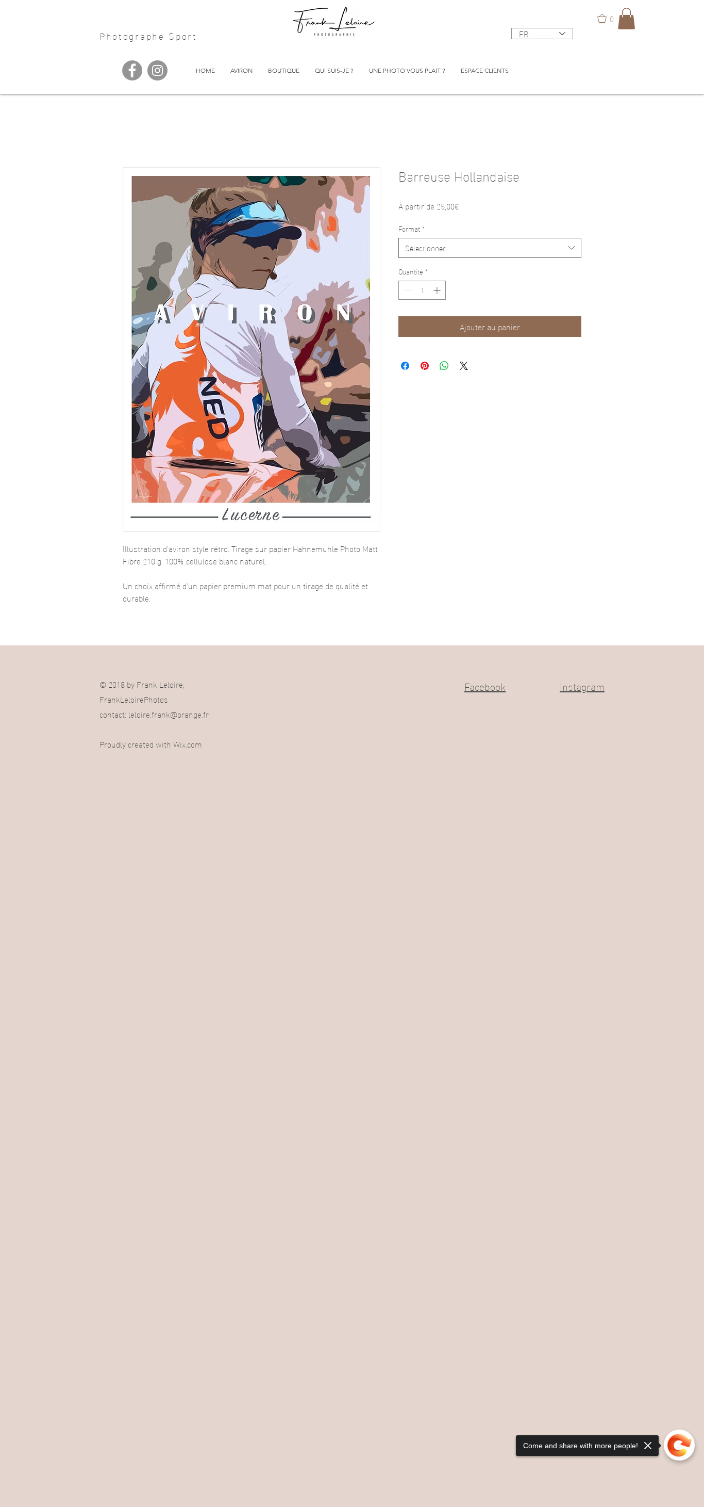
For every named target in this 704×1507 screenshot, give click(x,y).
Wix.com (187, 743)
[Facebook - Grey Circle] (132, 70)
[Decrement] (406, 290)
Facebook (485, 685)
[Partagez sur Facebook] (405, 366)
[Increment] (437, 290)
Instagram (582, 685)
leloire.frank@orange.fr (168, 713)
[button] (610, 18)
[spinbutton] (422, 290)
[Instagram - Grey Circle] (157, 70)
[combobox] (489, 248)
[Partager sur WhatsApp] (444, 366)
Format (411, 228)
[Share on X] (464, 366)
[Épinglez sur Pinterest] (424, 366)
